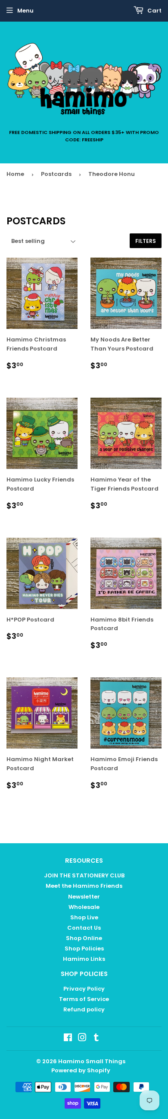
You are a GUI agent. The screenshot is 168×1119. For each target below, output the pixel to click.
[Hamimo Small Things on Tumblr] (96, 1039)
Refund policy (84, 1009)
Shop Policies (84, 948)
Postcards (56, 174)
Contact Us (84, 928)
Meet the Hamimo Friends (84, 886)
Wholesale (84, 907)
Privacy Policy (84, 989)
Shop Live (84, 917)
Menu (25, 10)
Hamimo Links (84, 959)
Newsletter (84, 897)
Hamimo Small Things (91, 1061)
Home (15, 174)
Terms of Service (84, 999)
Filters (145, 241)
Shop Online (84, 938)
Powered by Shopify (80, 1070)
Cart (154, 10)
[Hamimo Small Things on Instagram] (82, 1039)
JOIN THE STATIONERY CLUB (84, 875)
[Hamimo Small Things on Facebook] (67, 1039)
